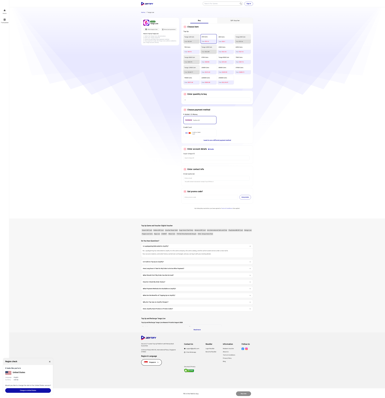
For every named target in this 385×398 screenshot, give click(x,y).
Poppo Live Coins (147, 234)
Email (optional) (189, 174)
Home (143, 12)
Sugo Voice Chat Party (186, 230)
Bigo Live (157, 234)
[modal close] (50, 361)
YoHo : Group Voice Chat (205, 234)
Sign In (249, 3)
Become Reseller (211, 352)
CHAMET (164, 234)
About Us (226, 352)
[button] (197, 246)
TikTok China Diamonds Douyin (186, 234)
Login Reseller (210, 348)
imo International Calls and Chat (217, 230)
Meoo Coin (172, 234)
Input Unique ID (189, 153)
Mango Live (247, 230)
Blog (224, 361)
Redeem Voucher (228, 348)
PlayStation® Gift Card (236, 230)
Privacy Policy (227, 358)
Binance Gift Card (200, 230)
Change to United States (28, 390)
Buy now (243, 393)
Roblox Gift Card (158, 230)
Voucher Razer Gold (171, 230)
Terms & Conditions (226, 208)
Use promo (245, 197)
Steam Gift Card (147, 230)
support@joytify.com (192, 348)
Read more (197, 329)
